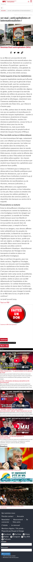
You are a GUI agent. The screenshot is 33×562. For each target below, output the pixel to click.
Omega (21, 531)
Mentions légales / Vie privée (12, 528)
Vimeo (27, 534)
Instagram (16, 537)
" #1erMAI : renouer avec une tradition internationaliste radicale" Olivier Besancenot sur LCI (16, 410)
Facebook (7, 534)
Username (3, 541)
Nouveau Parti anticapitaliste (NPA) (8, 342)
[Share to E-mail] (18, 52)
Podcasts (7, 539)
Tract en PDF (4, 303)
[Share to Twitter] (14, 52)
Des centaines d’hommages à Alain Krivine (10, 470)
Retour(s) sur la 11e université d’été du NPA (10, 482)
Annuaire (20, 516)
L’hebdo (5, 525)
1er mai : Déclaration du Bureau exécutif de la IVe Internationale (14, 381)
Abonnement (18, 520)
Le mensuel (15, 525)
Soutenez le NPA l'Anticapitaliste (8, 324)
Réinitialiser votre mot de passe (10, 557)
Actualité (3, 10)
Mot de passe (4, 547)
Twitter (6, 537)
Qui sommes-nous (8, 513)
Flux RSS (27, 537)
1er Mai (1, 349)
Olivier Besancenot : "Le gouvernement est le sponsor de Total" (16, 371)
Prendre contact (7, 516)
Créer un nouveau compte (9, 556)
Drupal (13, 531)
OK (1, 8)
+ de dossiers (3, 508)
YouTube (17, 534)
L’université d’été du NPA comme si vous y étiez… (12, 506)
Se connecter (6, 553)
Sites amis (16, 522)
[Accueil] (8, 1)
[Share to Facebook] (11, 52)
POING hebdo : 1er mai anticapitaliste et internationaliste (12, 437)
